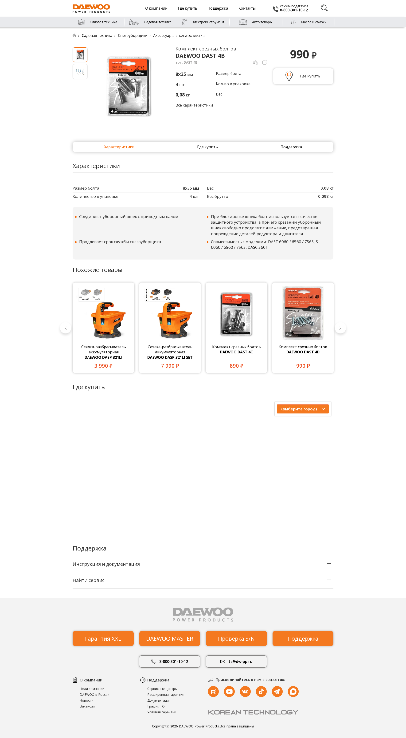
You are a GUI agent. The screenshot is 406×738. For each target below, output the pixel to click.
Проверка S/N (236, 638)
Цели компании (92, 688)
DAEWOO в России (94, 694)
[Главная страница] (77, 35)
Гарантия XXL (103, 638)
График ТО (156, 706)
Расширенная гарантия (165, 694)
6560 (228, 247)
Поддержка (217, 8)
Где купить (187, 8)
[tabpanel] (103, 328)
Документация (159, 700)
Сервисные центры (162, 688)
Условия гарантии (161, 712)
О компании (156, 8)
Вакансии (87, 706)
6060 (215, 247)
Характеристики (119, 147)
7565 (241, 247)
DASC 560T (258, 247)
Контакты (247, 8)
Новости (87, 700)
